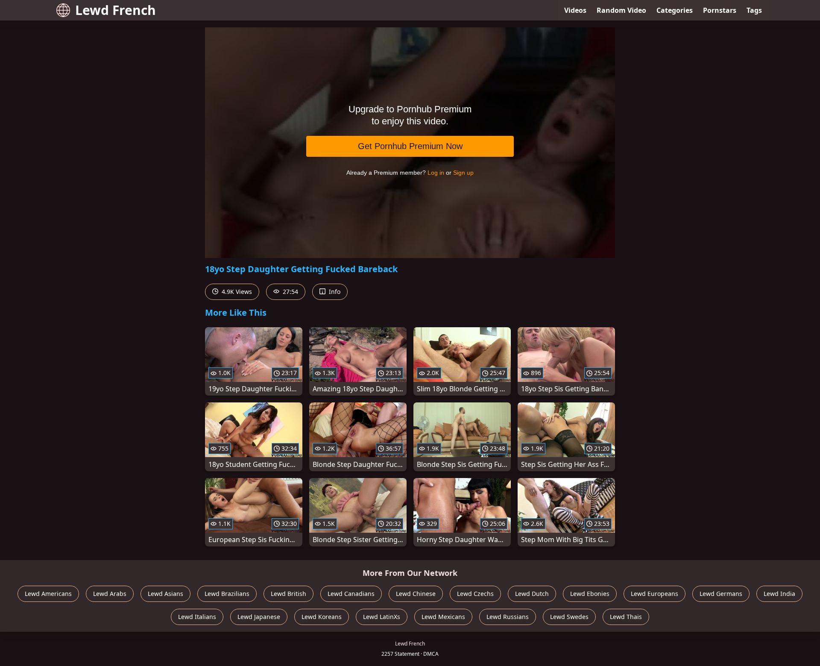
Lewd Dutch (532, 594)
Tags (754, 10)
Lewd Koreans (322, 617)
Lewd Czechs (475, 594)
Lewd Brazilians (227, 594)
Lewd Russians (507, 617)
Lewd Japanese (258, 617)
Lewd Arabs (109, 594)
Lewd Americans (48, 594)
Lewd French (115, 10)
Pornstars (719, 10)
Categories (674, 10)
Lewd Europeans (654, 594)
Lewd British (288, 594)
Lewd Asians (165, 594)
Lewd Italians (197, 617)
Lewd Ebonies (589, 594)
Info (333, 292)
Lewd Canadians (351, 594)
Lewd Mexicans (443, 617)
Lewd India (779, 594)
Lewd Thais (626, 617)
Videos (575, 10)
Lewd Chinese (416, 594)
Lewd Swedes (569, 617)
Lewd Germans (721, 594)
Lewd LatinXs (381, 617)
